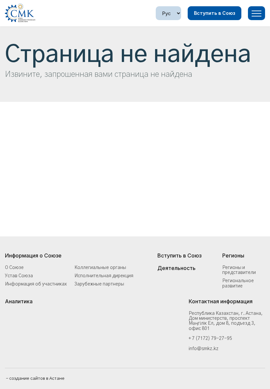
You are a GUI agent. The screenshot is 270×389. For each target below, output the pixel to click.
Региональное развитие (238, 283)
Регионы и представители (239, 270)
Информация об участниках (36, 284)
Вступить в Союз (214, 13)
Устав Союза (19, 276)
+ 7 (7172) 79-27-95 (210, 338)
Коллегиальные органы (100, 267)
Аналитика (19, 302)
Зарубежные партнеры (99, 284)
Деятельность (176, 268)
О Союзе (14, 267)
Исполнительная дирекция (103, 276)
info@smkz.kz (203, 348)
